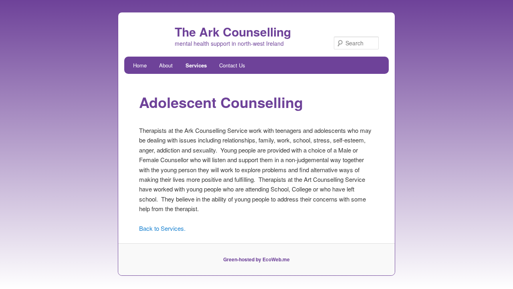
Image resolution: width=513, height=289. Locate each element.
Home (140, 65)
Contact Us (232, 65)
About (166, 65)
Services (196, 65)
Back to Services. (162, 228)
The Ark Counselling (233, 31)
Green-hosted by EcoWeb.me (256, 259)
